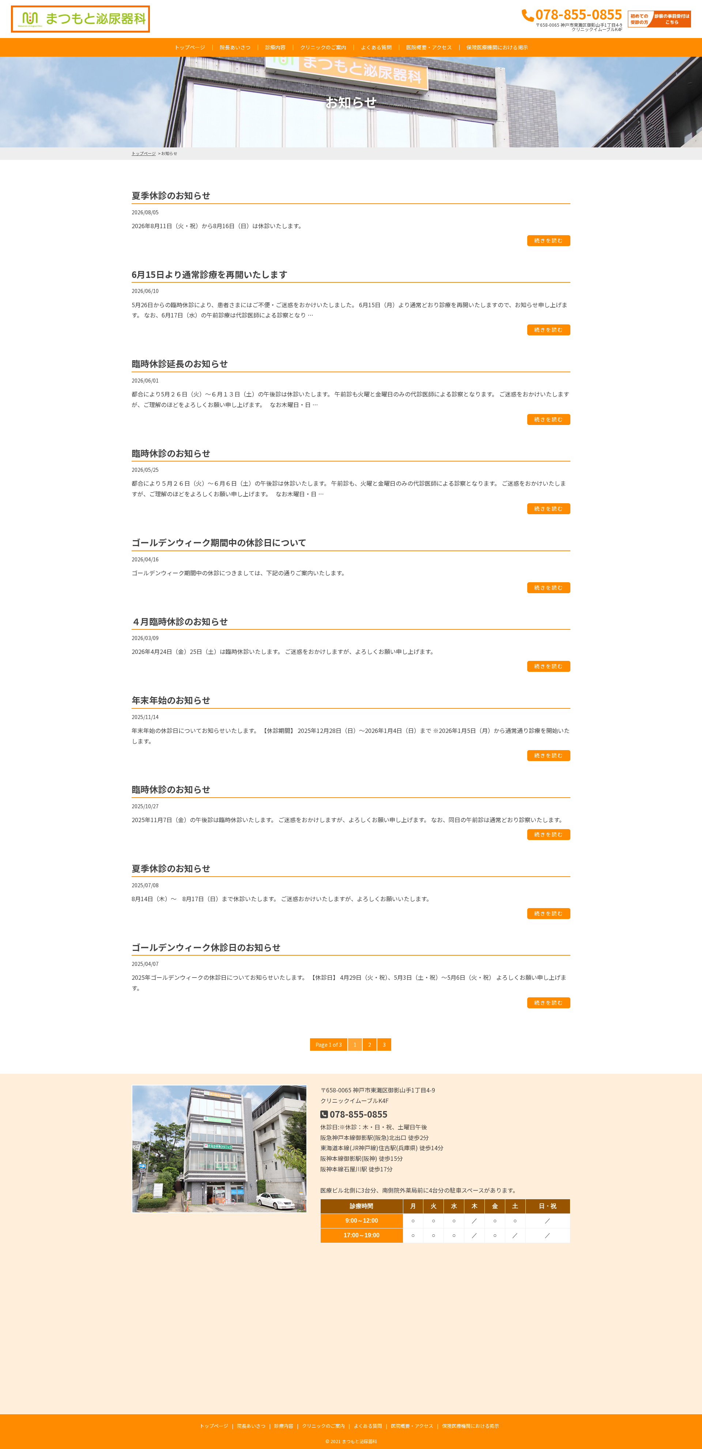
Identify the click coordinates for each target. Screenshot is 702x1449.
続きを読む (548, 241)
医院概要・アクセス (429, 47)
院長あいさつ (235, 47)
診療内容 (275, 47)
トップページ (189, 47)
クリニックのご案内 (323, 47)
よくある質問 (376, 47)
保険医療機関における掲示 (497, 47)
